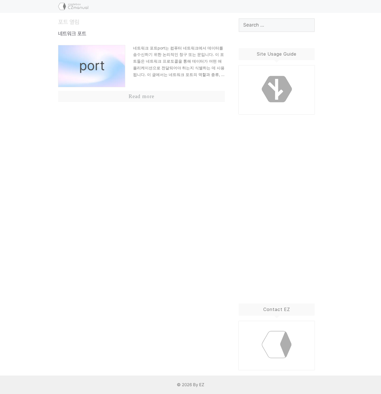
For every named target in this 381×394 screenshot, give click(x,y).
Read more (141, 96)
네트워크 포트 (72, 33)
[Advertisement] (277, 203)
